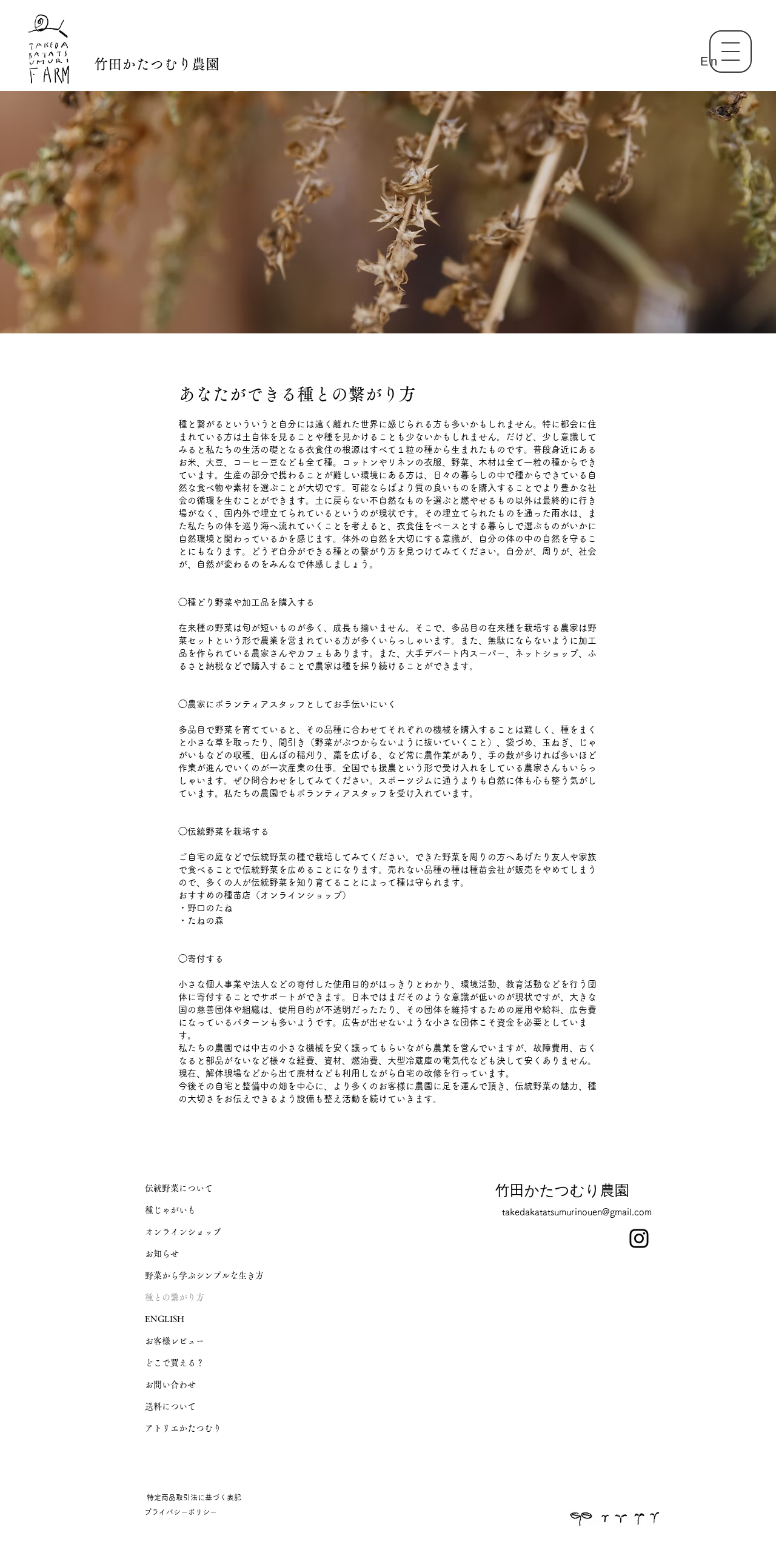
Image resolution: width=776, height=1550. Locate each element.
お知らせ (162, 1253)
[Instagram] (639, 1238)
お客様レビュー (174, 1341)
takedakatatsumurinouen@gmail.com (577, 1212)
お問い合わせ (170, 1384)
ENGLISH (164, 1319)
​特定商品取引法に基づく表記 (194, 1497)
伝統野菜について (179, 1188)
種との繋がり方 (174, 1297)
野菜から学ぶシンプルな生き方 (204, 1275)
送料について (170, 1406)
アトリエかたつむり (183, 1428)
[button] (730, 51)
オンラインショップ (183, 1232)
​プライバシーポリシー (180, 1511)
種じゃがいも (170, 1210)
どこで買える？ (174, 1362)
